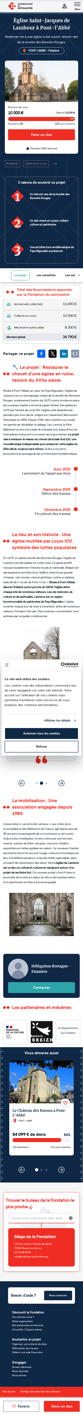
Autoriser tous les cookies (41, 733)
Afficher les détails (57, 720)
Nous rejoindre (20, 1371)
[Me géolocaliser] (71, 1218)
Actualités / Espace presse (27, 1329)
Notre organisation (22, 1321)
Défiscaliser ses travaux (25, 1348)
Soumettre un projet (26, 1339)
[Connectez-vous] (64, 6)
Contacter (41, 987)
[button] (37, 783)
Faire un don (41, 134)
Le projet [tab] (20, 275)
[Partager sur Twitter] (53, 354)
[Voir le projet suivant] (61, 1170)
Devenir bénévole (21, 1367)
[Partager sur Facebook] (41, 354)
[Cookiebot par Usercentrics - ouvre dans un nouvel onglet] (60, 665)
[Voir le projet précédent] (22, 1170)
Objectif (65, 112)
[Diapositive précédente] (22, 783)
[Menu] (77, 4)
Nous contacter (58, 1295)
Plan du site (8, 1391)
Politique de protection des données (40, 1391)
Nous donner (19, 1375)
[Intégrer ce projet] (75, 354)
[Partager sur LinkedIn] (64, 354)
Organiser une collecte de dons (29, 1344)
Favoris (23, 1406)
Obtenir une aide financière (27, 1352)
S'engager (19, 1362)
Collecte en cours (36, 163)
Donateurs (15, 123)
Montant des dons (18, 107)
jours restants (65, 123)
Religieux (12, 163)
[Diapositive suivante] (61, 783)
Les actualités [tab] (46, 275)
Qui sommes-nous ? (23, 1317)
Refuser (41, 746)
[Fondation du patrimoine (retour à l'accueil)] (20, 6)
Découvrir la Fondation (28, 1312)
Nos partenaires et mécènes (28, 1325)
